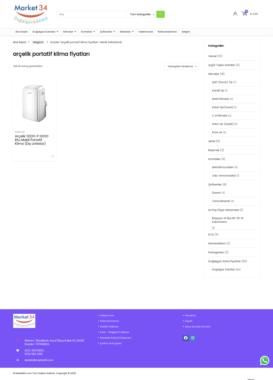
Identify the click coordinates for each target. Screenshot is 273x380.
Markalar (125, 31)
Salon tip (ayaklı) (222, 124)
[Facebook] (186, 338)
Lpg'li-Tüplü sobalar (221, 65)
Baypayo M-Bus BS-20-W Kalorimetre (227, 220)
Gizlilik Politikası (109, 326)
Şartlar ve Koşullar (111, 343)
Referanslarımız (167, 31)
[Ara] (160, 14)
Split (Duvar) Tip (222, 82)
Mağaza (38, 42)
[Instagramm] (193, 338)
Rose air (217, 132)
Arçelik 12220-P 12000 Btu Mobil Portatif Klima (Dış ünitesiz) (31, 140)
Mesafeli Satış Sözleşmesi (115, 337)
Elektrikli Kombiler (223, 167)
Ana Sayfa (21, 31)
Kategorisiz (216, 252)
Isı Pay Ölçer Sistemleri (223, 210)
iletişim (186, 31)
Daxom (216, 193)
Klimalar (68, 31)
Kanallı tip (218, 90)
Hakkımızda (146, 31)
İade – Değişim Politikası (114, 332)
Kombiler (86, 31)
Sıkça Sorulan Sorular (198, 326)
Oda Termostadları (224, 175)
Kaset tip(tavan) (222, 107)
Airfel (211, 141)
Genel (212, 56)
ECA (211, 234)
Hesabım (190, 315)
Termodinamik (221, 201)
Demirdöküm (217, 243)
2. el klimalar (220, 115)
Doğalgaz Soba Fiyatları (224, 261)
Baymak (213, 150)
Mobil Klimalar (220, 99)
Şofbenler (106, 31)
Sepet (188, 321)
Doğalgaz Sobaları (44, 31)
